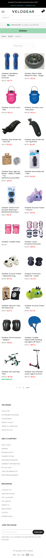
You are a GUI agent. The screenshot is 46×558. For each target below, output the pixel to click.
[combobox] (23, 17)
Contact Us (6, 490)
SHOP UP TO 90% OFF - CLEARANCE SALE (23, 5)
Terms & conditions (10, 426)
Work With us (7, 430)
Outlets (5, 512)
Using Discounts (8, 494)
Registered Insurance (10, 475)
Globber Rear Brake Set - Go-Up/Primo (34, 140)
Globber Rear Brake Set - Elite (34, 172)
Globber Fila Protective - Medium (11, 339)
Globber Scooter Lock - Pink (11, 108)
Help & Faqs (6, 445)
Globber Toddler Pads (11, 242)
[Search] (43, 17)
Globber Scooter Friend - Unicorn (34, 209)
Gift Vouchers (7, 497)
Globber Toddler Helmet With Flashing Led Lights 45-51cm (33, 340)
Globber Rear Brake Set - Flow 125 (11, 140)
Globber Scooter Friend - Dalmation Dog (11, 275)
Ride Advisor (6, 509)
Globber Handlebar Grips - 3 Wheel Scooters (10, 75)
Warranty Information (11, 464)
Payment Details (8, 456)
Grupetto (5, 505)
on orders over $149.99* (25, 25)
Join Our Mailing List (10, 471)
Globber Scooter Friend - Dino (34, 307)
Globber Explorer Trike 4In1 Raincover (11, 307)
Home (4, 36)
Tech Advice (6, 501)
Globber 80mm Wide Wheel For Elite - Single (34, 74)
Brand (10, 36)
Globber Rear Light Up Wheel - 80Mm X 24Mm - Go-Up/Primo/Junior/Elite (11, 174)
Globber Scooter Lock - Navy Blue (34, 108)
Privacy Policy (7, 422)
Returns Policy (7, 452)
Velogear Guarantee (10, 460)
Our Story (6, 411)
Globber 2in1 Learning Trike (11, 373)
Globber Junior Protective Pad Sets (33, 243)
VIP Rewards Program (10, 415)
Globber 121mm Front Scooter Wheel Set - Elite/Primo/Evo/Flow (10, 210)
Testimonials (7, 419)
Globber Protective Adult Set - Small (32, 275)
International (7, 516)
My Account (7, 467)
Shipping (5, 449)
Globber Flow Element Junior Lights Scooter (34, 373)
